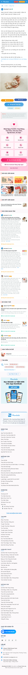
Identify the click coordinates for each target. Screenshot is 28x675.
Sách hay (3, 504)
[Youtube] (2, 640)
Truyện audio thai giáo (7, 530)
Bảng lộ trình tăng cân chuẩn (8, 559)
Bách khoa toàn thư (6, 498)
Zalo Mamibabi (9, 631)
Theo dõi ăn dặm (5, 596)
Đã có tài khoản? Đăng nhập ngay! (14, 164)
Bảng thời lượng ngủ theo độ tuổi (10, 604)
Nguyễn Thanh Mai (9, 305)
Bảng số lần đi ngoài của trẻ (8, 608)
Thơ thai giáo (4, 528)
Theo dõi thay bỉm (5, 606)
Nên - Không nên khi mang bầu (9, 569)
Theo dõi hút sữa (5, 600)
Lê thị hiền (7, 335)
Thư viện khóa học (6, 496)
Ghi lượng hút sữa (5, 470)
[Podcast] (9, 640)
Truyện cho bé (4, 483)
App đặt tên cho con (6, 452)
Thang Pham (7, 276)
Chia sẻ (21, 99)
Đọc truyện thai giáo (6, 441)
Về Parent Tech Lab (5, 502)
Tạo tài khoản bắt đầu (15, 160)
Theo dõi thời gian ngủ (7, 602)
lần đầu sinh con (13, 364)
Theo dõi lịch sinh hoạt (7, 462)
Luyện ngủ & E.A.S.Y (6, 617)
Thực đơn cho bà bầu (6, 443)
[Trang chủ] (2, 5)
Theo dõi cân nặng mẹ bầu (8, 449)
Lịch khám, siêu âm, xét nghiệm (9, 563)
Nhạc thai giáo (5, 439)
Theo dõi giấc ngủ (5, 466)
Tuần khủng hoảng (6, 615)
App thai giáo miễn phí (7, 433)
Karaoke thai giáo (5, 534)
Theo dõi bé (4, 460)
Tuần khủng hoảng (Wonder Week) (10, 468)
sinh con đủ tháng (9, 366)
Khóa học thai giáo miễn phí (8, 435)
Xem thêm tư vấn (13, 374)
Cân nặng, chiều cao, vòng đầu (9, 589)
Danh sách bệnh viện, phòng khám (10, 577)
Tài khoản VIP (4, 494)
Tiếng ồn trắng (5, 619)
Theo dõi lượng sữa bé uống (8, 475)
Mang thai (11, 5)
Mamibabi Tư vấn (7, 215)
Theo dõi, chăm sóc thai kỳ (8, 437)
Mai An (6, 320)
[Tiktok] (12, 640)
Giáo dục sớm (4, 477)
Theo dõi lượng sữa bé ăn (7, 594)
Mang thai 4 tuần (6, 306)
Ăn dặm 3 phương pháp (7, 481)
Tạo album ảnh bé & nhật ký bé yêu (10, 485)
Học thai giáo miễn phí (7, 538)
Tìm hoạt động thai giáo (7, 540)
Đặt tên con (4, 567)
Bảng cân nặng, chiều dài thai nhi (9, 554)
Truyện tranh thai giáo (7, 532)
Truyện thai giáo (5, 524)
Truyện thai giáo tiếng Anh (8, 526)
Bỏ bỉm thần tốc (8, 508)
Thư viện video (5, 500)
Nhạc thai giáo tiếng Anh (7, 522)
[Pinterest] (16, 640)
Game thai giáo (5, 536)
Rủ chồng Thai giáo (9, 506)
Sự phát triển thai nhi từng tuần (9, 552)
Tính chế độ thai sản (6, 580)
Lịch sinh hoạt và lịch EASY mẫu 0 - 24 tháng (12, 464)
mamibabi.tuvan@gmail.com (10, 657)
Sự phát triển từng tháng (7, 587)
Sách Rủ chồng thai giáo (7, 545)
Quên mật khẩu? (14, 168)
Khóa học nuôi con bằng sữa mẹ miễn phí (11, 473)
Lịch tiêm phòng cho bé (7, 610)
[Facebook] (5, 640)
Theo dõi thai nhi (5, 447)
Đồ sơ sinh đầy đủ (5, 571)
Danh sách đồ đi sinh (6, 573)
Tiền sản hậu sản (5, 565)
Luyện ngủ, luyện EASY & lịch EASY (10, 479)
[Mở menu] (26, 2)
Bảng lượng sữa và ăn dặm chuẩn (9, 598)
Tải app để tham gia (14, 104)
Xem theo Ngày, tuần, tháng (8, 543)
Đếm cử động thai (5, 575)
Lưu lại (8, 100)
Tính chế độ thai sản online (8, 445)
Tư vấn (6, 5)
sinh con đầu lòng (20, 366)
